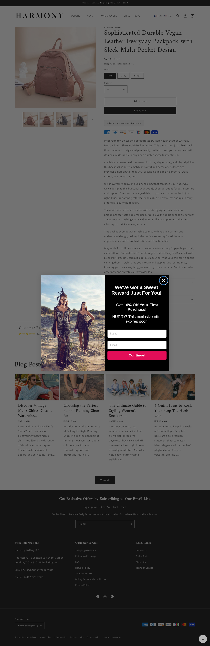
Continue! (137, 355)
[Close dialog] (163, 280)
